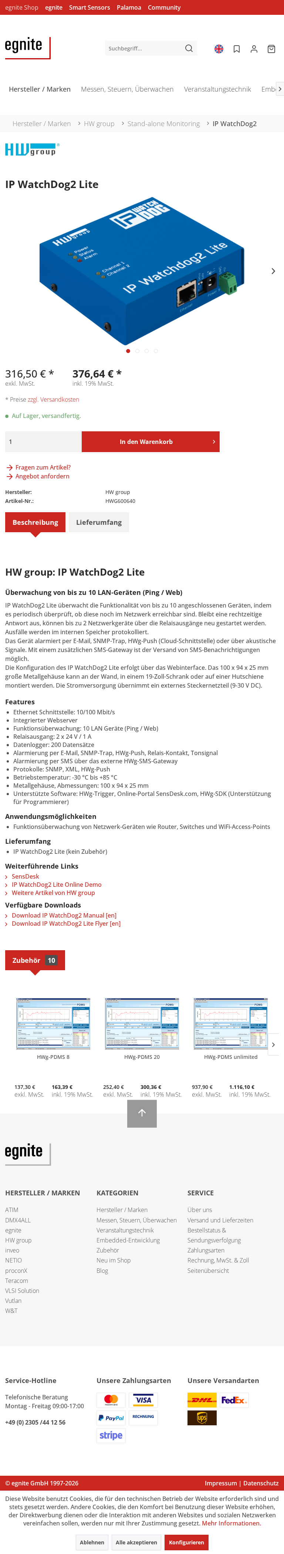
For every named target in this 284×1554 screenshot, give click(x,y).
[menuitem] (151, 48)
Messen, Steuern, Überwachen (137, 1220)
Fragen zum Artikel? (42, 467)
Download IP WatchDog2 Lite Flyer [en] (65, 923)
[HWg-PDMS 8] (53, 1024)
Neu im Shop (114, 1260)
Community (164, 7)
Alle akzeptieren (136, 1542)
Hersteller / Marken (122, 1210)
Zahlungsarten (205, 1250)
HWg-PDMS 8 (53, 1056)
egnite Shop (21, 7)
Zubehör (34, 960)
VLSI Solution (22, 1291)
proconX (16, 1271)
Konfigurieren (186, 1542)
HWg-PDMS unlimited (231, 1056)
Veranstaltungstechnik (125, 1230)
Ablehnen (92, 1542)
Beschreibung (35, 522)
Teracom (16, 1281)
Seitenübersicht (208, 1271)
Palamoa (129, 7)
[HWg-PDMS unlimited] (231, 1024)
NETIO (13, 1260)
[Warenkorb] (272, 48)
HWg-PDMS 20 (142, 1056)
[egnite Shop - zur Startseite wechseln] (28, 48)
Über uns (199, 1210)
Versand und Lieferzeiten (220, 1220)
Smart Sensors (89, 7)
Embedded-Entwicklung (128, 1240)
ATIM (11, 1210)
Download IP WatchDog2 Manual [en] (63, 915)
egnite (53, 7)
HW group (18, 1240)
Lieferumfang (99, 522)
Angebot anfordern (42, 476)
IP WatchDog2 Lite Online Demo (56, 884)
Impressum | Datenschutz (242, 1483)
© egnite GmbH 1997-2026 (41, 1483)
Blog (102, 1271)
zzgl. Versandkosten (53, 399)
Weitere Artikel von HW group (52, 893)
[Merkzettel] (236, 48)
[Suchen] (189, 48)
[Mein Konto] (254, 48)
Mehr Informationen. (231, 1523)
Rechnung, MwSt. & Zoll (218, 1260)
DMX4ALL (18, 1220)
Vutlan (13, 1301)
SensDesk (24, 876)
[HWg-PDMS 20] (142, 1024)
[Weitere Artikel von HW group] (32, 156)
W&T (11, 1311)
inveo (12, 1250)
